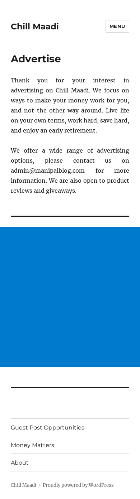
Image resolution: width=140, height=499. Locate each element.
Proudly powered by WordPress (78, 485)
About (20, 462)
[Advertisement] (70, 297)
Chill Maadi (35, 26)
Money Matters (32, 445)
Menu (117, 26)
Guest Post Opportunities (47, 427)
